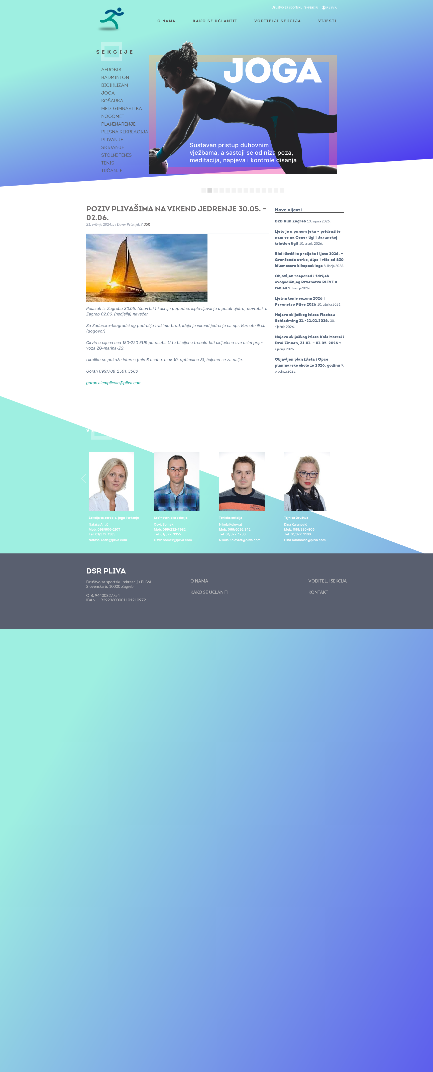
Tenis (107, 163)
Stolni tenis (116, 155)
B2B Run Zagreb (290, 221)
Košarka (112, 101)
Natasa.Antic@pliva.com (108, 540)
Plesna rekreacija (124, 132)
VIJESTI (327, 21)
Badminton (115, 77)
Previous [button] (83, 478)
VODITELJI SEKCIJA (277, 21)
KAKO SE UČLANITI (215, 21)
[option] (118, 497)
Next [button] (349, 478)
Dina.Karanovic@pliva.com (305, 540)
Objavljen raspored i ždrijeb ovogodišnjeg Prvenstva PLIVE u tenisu (306, 282)
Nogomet (112, 116)
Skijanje (112, 147)
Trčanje (111, 171)
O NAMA (166, 21)
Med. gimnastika (121, 108)
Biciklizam (114, 85)
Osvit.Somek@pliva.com (173, 540)
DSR (147, 224)
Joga (108, 93)
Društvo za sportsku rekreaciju (295, 7)
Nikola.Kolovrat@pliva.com (240, 540)
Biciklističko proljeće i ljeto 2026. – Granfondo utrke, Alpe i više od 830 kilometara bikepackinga (309, 259)
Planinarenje (118, 124)
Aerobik (111, 69)
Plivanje (112, 139)
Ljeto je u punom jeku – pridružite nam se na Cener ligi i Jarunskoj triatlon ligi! (308, 237)
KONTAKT (318, 592)
